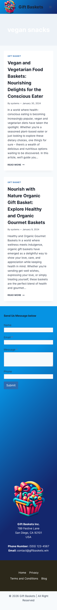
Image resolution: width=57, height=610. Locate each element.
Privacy (33, 572)
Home (22, 572)
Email (8, 337)
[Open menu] (50, 6)
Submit (11, 385)
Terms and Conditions (24, 578)
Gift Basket (14, 56)
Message (11, 349)
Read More (16, 164)
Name (7, 325)
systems (15, 103)
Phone (8, 371)
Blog (44, 578)
